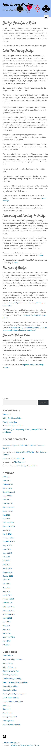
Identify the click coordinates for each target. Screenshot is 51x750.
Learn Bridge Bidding (10, 698)
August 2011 (7, 618)
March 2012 (7, 595)
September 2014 (9, 542)
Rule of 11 (6, 705)
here (41, 255)
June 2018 (7, 500)
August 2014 (7, 545)
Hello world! (7, 414)
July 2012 (6, 580)
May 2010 (6, 645)
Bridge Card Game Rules (12, 418)
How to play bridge (10, 690)
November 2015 (9, 526)
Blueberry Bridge (10, 742)
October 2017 (8, 511)
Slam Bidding (7, 713)
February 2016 (8, 523)
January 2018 (8, 503)
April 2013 (6, 565)
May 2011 (6, 626)
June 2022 (7, 480)
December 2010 (9, 637)
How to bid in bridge (10, 686)
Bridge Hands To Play (11, 671)
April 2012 (6, 591)
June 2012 (7, 584)
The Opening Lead (10, 717)
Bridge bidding (8, 663)
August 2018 (7, 496)
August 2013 (7, 553)
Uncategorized (8, 721)
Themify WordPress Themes (30, 745)
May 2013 (6, 561)
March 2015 (7, 534)
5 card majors (8, 656)
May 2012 (6, 587)
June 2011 (6, 622)
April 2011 (6, 629)
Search (5, 399)
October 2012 (8, 576)
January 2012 (8, 603)
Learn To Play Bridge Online (26, 466)
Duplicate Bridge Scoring (12, 678)
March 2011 (7, 633)
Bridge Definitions (9, 667)
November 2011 (9, 610)
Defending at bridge (10, 675)
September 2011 (9, 614)
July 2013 (6, 557)
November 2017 (9, 507)
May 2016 (6, 515)
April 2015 (6, 530)
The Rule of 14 (18, 458)
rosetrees (6, 446)
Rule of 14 (6, 709)
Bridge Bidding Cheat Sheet (13, 426)
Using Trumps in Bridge (11, 724)
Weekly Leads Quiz (10, 422)
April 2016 (6, 519)
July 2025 (6, 477)
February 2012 (8, 599)
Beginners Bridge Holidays (12, 659)
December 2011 (9, 606)
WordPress (15, 745)
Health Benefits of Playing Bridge (15, 682)
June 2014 (7, 549)
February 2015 (8, 538)
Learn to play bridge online (13, 701)
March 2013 (7, 568)
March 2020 (7, 488)
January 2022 (8, 484)
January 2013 (8, 572)
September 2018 (9, 492)
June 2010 (7, 641)
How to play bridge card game (14, 694)
